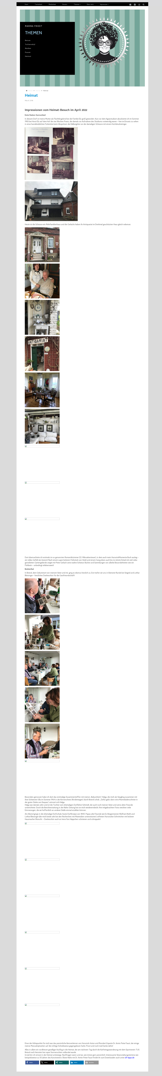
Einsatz (64, 4)
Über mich (90, 4)
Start (26, 4)
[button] (32, 1062)
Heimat (28, 56)
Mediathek (52, 4)
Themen (76, 4)
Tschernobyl (30, 44)
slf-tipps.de (129, 1058)
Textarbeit (38, 4)
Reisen (28, 40)
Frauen (28, 52)
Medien (28, 48)
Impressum (103, 4)
